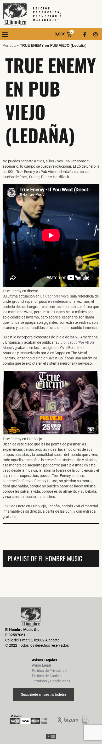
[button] (5, 34)
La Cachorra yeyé (54, 296)
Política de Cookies (47, 676)
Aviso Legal (41, 665)
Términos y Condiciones (51, 681)
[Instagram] (95, 34)
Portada (9, 45)
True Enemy (55, 312)
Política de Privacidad (49, 670)
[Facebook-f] (84, 34)
